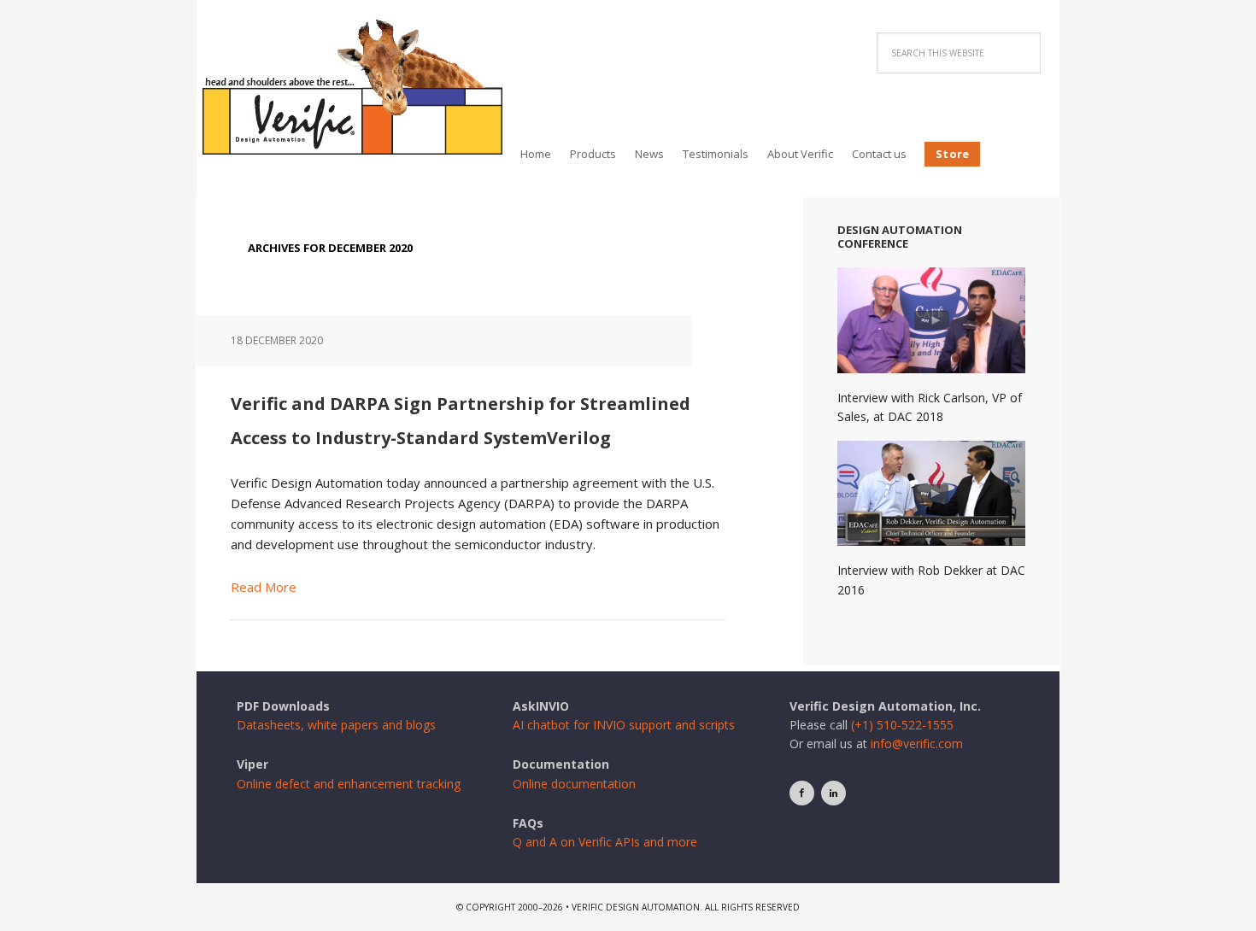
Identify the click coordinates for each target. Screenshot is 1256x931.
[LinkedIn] (833, 793)
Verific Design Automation (352, 87)
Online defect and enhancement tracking (349, 784)
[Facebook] (801, 793)
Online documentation (574, 784)
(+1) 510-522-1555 (902, 725)
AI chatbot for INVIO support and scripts (624, 725)
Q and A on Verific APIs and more (605, 842)
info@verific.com (917, 743)
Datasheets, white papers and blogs (336, 725)
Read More (263, 586)
